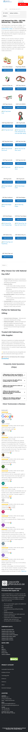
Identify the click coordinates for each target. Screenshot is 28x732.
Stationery (4, 681)
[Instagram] (6, 719)
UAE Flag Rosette (20, 122)
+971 (5, 708)
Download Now (5, 358)
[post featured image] (7, 60)
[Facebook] (3, 719)
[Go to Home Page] (2, 9)
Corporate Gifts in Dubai (7, 28)
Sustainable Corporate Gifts (8, 669)
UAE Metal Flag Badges (20, 216)
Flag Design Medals (20, 66)
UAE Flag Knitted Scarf (7, 122)
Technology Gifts (5, 675)
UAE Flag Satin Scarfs (7, 141)
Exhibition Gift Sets (6, 672)
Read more (23, 571)
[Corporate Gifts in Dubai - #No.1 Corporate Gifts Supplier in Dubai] (7, 1)
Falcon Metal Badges (7, 66)
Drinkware (4, 678)
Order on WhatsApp (8, 70)
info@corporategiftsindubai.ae (8, 703)
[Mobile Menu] (1, 1)
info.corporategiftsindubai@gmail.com (10, 705)
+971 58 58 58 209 (6, 710)
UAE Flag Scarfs (7, 178)
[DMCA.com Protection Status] (14, 658)
